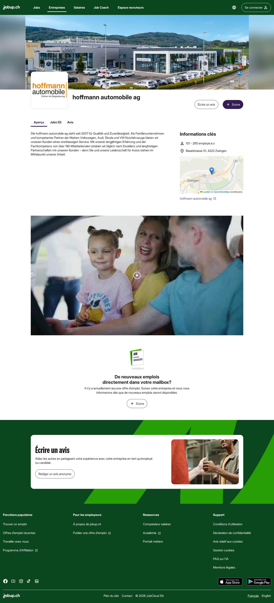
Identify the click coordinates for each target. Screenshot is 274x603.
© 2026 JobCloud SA (149, 595)
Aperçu (39, 122)
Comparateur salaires (157, 524)
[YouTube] (13, 581)
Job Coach (101, 7)
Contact (127, 595)
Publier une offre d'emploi (89, 533)
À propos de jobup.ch (87, 524)
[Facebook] (5, 581)
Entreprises (57, 7)
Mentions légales (224, 567)
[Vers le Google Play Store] (259, 581)
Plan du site (111, 595)
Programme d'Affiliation (18, 550)
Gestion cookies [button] (223, 550)
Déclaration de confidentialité (232, 533)
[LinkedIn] (36, 581)
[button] (137, 275)
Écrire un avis (206, 104)
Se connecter (254, 7)
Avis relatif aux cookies (228, 541)
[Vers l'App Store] (230, 581)
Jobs (36, 7)
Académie (149, 533)
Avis (70, 122)
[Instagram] (21, 581)
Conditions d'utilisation (227, 524)
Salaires (79, 7)
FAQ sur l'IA (221, 558)
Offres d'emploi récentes (19, 533)
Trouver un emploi (15, 524)
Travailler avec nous (16, 541)
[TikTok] (28, 581)
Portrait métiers (153, 541)
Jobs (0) (55, 122)
